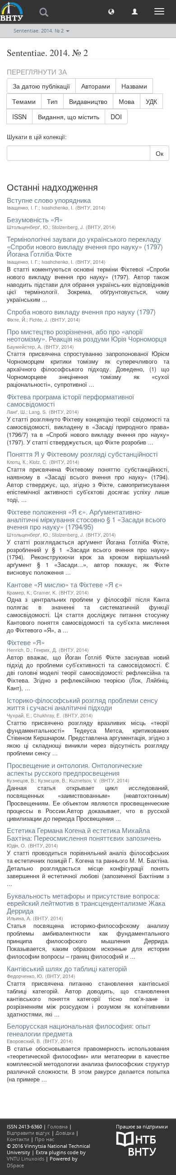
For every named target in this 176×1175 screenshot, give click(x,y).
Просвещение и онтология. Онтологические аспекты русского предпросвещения (74, 768)
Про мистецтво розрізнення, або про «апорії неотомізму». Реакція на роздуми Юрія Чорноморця (87, 335)
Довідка (65, 1132)
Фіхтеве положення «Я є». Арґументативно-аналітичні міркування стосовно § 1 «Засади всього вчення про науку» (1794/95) (86, 519)
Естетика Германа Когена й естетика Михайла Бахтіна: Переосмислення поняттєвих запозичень (84, 834)
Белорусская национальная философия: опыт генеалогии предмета (79, 1029)
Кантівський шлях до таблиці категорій (67, 968)
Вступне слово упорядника (49, 200)
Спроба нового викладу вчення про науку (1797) (81, 311)
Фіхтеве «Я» (26, 642)
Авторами (95, 85)
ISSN (19, 116)
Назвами (134, 85)
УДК (151, 101)
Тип (52, 101)
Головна (57, 1126)
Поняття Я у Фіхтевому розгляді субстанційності (82, 454)
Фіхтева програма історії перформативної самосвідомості (70, 400)
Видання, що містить (68, 116)
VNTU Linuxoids (25, 1158)
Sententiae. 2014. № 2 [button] (39, 30)
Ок (159, 153)
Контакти (18, 1139)
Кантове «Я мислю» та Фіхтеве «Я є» (64, 584)
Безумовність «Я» (35, 219)
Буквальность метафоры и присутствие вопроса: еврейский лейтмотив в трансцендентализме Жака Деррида (86, 903)
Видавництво (88, 101)
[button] (111, 11)
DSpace (15, 1165)
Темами (24, 101)
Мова (126, 101)
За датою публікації (41, 85)
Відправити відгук (28, 1132)
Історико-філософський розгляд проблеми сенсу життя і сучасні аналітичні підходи (82, 703)
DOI (116, 116)
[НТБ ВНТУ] (136, 1143)
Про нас (44, 1139)
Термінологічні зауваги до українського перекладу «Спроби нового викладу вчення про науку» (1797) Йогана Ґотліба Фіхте (85, 246)
